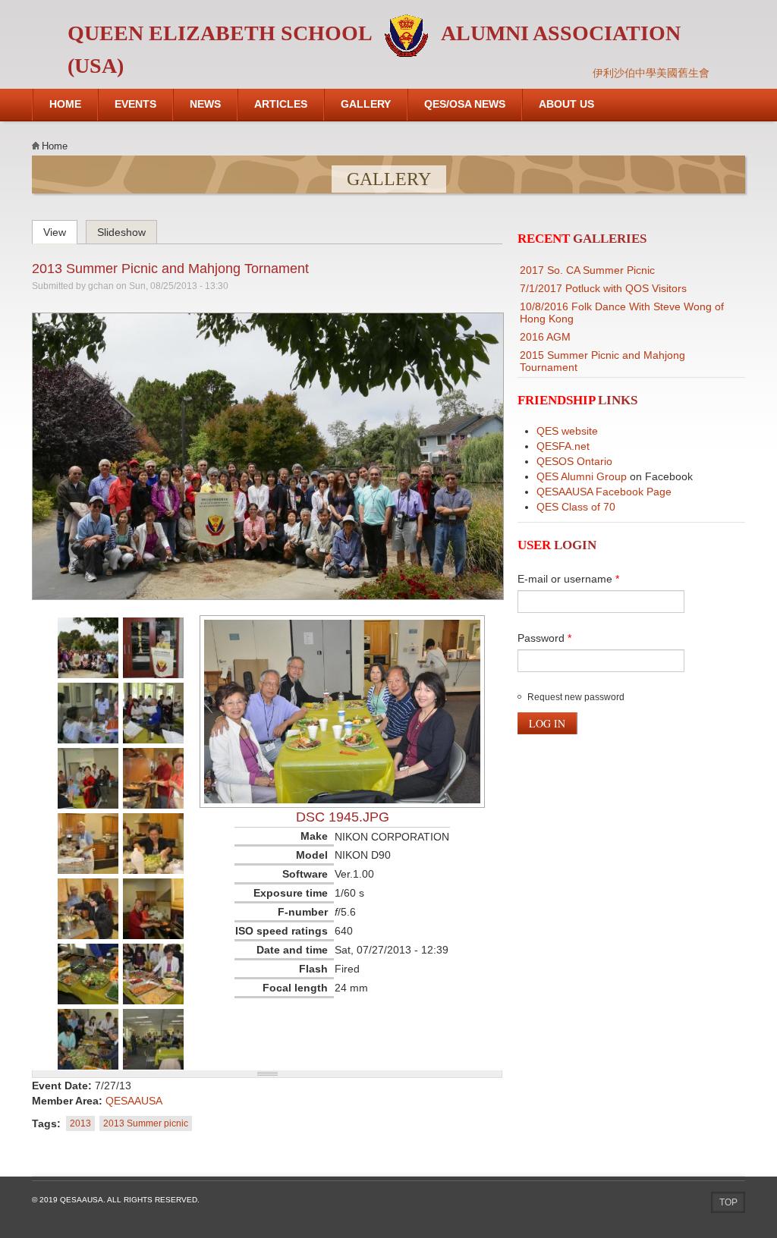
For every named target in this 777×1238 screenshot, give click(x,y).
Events (135, 104)
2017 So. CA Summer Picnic (587, 270)
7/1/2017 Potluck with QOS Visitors (603, 288)
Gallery (366, 104)
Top (728, 1202)
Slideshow (121, 232)
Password (544, 638)
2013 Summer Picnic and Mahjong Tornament (170, 268)
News (205, 104)
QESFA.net (563, 446)
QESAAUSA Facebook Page (604, 491)
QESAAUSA (133, 1101)
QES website (567, 431)
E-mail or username (568, 579)
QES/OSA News (464, 104)
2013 (80, 1123)
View (60, 230)
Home (65, 104)
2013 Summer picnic (145, 1123)
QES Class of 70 (575, 507)
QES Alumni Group (581, 476)
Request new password (575, 697)
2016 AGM (545, 337)
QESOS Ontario (574, 461)
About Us (566, 104)
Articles (280, 104)
